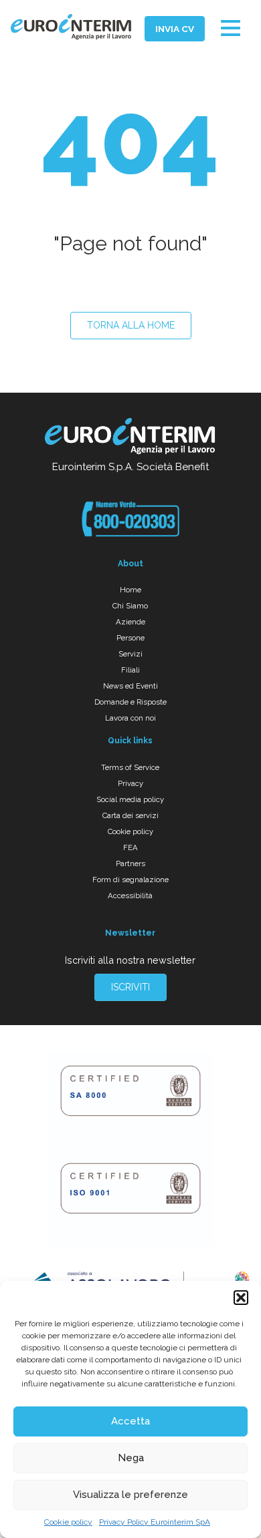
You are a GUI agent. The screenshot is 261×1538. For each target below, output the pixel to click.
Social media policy (130, 799)
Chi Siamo (130, 605)
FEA (130, 847)
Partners (130, 863)
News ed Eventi (130, 686)
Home (130, 589)
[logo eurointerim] (71, 27)
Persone (130, 637)
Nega (131, 1458)
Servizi (130, 653)
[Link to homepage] (130, 438)
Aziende (130, 621)
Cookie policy (68, 1522)
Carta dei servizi (130, 815)
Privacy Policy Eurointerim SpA (154, 1522)
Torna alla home (131, 325)
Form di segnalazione (130, 879)
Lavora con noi (130, 718)
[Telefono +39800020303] (130, 519)
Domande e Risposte (130, 702)
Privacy (130, 783)
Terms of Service (130, 767)
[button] (241, 1297)
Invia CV (174, 28)
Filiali (130, 670)
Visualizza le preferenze (130, 1495)
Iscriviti (130, 987)
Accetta (130, 1421)
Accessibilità (130, 895)
